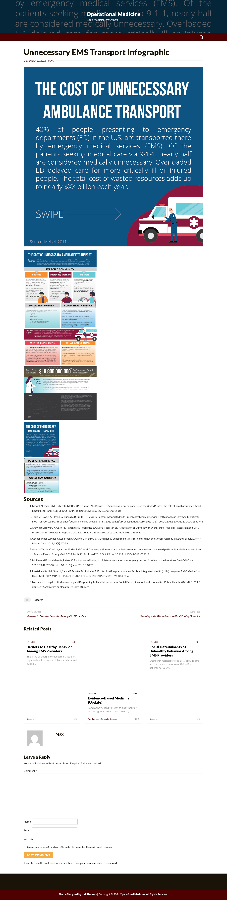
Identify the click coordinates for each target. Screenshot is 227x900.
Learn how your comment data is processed (92, 863)
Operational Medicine (114, 14)
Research (38, 599)
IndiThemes (89, 894)
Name (28, 821)
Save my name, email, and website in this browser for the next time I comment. (70, 847)
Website (29, 838)
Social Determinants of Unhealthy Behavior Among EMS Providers (171, 651)
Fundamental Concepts (98, 719)
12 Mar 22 (31, 642)
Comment (30, 770)
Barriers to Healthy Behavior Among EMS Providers (56, 616)
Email (28, 830)
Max (51, 60)
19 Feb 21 (92, 693)
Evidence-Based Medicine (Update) (108, 700)
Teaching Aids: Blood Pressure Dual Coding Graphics (170, 616)
